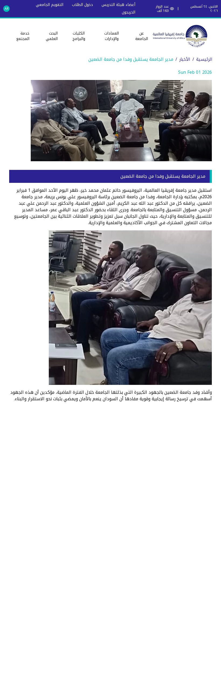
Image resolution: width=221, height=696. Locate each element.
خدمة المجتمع (22, 36)
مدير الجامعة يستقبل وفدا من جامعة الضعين (130, 59)
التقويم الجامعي (49, 4)
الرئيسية (204, 59)
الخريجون (128, 12)
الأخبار (184, 59)
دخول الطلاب (82, 4)
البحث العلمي (52, 36)
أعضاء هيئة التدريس (118, 4)
